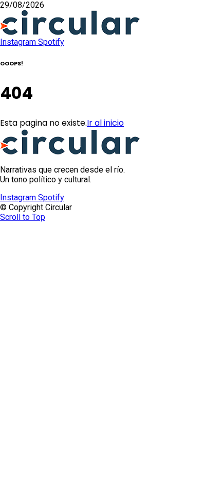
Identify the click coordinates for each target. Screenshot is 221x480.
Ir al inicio (105, 123)
